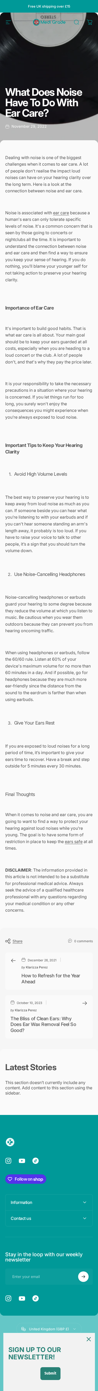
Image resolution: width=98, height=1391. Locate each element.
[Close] (88, 1339)
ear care (61, 212)
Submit (50, 1373)
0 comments (83, 941)
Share (17, 941)
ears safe (74, 841)
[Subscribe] (83, 1276)
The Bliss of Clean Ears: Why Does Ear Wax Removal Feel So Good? (43, 1024)
